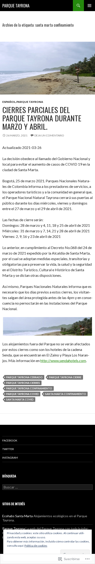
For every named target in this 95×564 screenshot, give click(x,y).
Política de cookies (35, 545)
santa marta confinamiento (65, 393)
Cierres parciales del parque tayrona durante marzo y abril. (41, 118)
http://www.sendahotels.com (63, 360)
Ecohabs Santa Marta (17, 516)
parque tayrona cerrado (24, 377)
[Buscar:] (47, 487)
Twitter (8, 449)
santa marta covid (20, 399)
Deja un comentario (49, 135)
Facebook (9, 440)
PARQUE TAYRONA (16, 6)
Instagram (10, 457)
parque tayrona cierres (23, 382)
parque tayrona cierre (65, 377)
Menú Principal (89, 5)
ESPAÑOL (9, 102)
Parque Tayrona (13, 528)
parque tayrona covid (22, 393)
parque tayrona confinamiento (29, 388)
